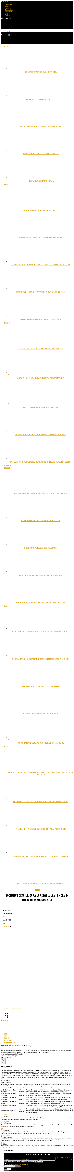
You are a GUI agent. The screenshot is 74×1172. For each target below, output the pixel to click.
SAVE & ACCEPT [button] (6, 1147)
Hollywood (8, 5)
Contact (6, 1038)
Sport (6, 13)
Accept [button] (14, 1056)
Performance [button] (5, 1121)
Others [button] (3, 1142)
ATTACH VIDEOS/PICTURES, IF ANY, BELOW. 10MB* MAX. (19, 1161)
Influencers (8, 11)
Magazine (9, 10)
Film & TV (8, 8)
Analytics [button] (3, 1128)
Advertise (7, 1036)
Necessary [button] (4, 1079)
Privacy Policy (8, 1040)
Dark (13, 1165)
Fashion (7, 15)
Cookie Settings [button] (6, 1056)
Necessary (6, 1081)
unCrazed (6, 926)
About (5, 1034)
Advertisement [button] (5, 1135)
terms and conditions (21, 1164)
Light (4, 1165)
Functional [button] (4, 1114)
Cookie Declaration (9, 1042)
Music (7, 6)
